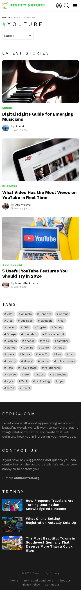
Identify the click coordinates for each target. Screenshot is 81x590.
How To (43, 354)
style (10, 381)
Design (11, 334)
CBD (26, 327)
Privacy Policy (31, 584)
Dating (58, 327)
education (30, 334)
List (71, 354)
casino (11, 327)
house (26, 354)
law (58, 354)
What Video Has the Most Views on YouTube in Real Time (39, 195)
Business (9, 186)
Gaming (28, 347)
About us (64, 580)
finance (30, 340)
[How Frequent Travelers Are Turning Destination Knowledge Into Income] (12, 505)
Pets (10, 367)
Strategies (59, 374)
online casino (66, 361)
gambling (63, 340)
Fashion (12, 340)
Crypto (41, 327)
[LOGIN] (59, 5)
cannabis (46, 320)
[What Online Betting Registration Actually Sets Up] (12, 524)
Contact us (52, 584)
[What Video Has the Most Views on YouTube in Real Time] (40, 159)
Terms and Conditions (38, 580)
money (11, 361)
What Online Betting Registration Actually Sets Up (51, 521)
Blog (10, 320)
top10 (10, 388)
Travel (26, 388)
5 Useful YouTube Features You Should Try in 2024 (35, 273)
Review (11, 374)
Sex (26, 374)
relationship (53, 367)
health (61, 347)
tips (60, 381)
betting (63, 314)
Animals (26, 314)
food (46, 340)
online (44, 361)
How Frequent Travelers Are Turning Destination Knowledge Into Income (49, 505)
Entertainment (54, 334)
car (62, 320)
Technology (12, 264)
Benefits (45, 314)
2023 (10, 314)
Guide (45, 347)
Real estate (29, 367)
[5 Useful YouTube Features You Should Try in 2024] (40, 238)
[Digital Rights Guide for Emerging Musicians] (40, 81)
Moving (28, 361)
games (11, 347)
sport (41, 374)
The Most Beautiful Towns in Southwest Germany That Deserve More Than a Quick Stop (50, 544)
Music (7, 108)
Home (14, 580)
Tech (24, 381)
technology (43, 381)
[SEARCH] (66, 5)
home (10, 354)
